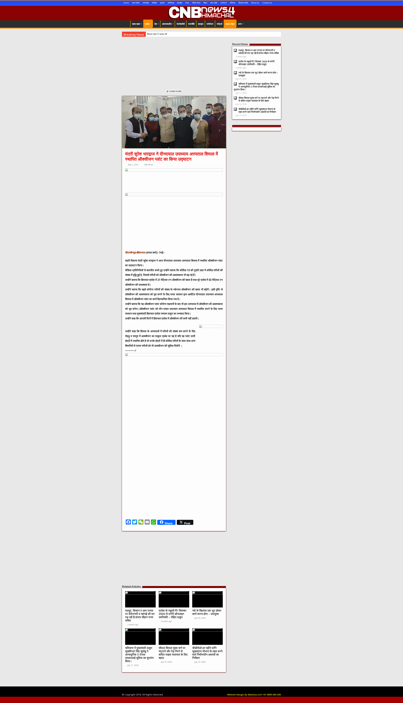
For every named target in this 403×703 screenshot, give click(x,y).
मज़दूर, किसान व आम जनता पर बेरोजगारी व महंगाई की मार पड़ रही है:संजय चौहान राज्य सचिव (140, 615)
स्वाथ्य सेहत (230, 24)
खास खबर (136, 24)
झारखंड (179, 3)
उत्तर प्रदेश (135, 3)
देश (155, 24)
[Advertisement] (174, 67)
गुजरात (162, 3)
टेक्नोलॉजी (181, 24)
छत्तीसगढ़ (171, 3)
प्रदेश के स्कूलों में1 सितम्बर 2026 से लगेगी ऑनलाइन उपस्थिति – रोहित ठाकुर (172, 614)
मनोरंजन (210, 24)
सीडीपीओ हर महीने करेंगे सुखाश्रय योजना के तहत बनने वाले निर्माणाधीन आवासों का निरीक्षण (207, 652)
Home (126, 3)
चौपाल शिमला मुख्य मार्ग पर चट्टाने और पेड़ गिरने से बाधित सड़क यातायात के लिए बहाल (173, 652)
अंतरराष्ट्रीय (167, 24)
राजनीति (191, 24)
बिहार (205, 3)
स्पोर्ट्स (219, 24)
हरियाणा (232, 3)
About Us (255, 3)
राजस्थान (224, 3)
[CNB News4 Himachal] (201, 12)
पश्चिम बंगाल (196, 3)
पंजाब (187, 3)
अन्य (239, 24)
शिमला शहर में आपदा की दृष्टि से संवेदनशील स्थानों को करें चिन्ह (173, 34)
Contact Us (267, 3)
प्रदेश (147, 24)
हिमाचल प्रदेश (243, 3)
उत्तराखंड (146, 3)
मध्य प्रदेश (213, 3)
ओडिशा (154, 3)
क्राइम (200, 24)
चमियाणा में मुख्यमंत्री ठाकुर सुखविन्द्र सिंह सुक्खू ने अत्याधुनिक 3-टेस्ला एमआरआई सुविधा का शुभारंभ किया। (139, 654)
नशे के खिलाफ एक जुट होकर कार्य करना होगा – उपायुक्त (206, 612)
